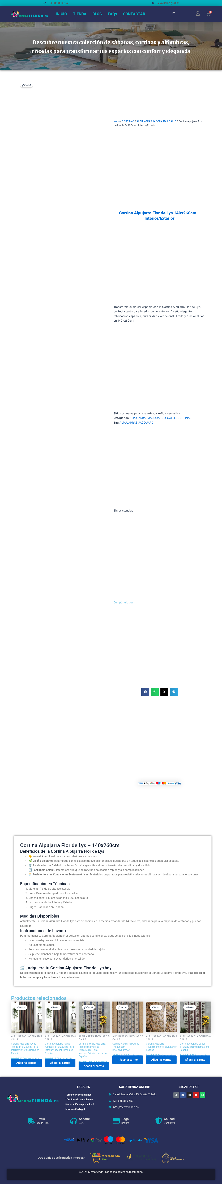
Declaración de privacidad (79, 1104)
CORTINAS (128, 121)
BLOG (97, 14)
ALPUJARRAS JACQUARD (136, 422)
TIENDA (79, 14)
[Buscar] (170, 14)
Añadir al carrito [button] (26, 1062)
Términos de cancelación (79, 1099)
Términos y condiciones (78, 1094)
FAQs (112, 14)
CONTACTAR (134, 14)
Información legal (75, 1109)
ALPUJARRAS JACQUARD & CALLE (156, 121)
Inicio (116, 121)
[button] (145, 692)
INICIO (61, 14)
